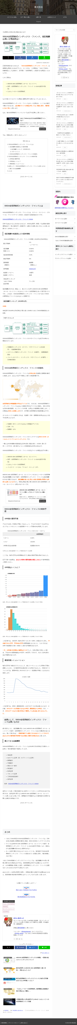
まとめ (10, 171)
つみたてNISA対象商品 (9, 903)
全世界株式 (6, 911)
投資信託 (6, 906)
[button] (74, 30)
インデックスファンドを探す (64, 254)
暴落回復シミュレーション (17, 163)
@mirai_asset (19, 933)
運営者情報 (21, 928)
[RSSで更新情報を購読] (22, 939)
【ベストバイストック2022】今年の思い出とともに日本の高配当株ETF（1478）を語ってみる (64, 161)
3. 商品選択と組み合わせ (9, 901)
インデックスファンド (9, 909)
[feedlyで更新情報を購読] (19, 939)
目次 (24, 141)
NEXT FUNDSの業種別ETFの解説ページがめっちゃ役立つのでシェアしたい (65, 179)
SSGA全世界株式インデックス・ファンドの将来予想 (22, 156)
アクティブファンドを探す (63, 258)
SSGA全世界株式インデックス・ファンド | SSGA (18, 219)
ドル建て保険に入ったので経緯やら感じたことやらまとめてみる (64, 143)
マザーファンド (15, 151)
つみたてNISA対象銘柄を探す (64, 240)
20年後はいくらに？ (15, 161)
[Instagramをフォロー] (17, 939)
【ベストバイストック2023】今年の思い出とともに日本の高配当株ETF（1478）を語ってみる (64, 124)
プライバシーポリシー (13, 1022)
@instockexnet (26, 931)
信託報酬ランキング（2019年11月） (21, 149)
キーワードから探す (61, 219)
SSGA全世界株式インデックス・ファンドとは (20, 144)
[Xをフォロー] (14, 939)
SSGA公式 (32, 269)
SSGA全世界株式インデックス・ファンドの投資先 (23, 154)
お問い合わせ (23, 1022)
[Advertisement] (26, 190)
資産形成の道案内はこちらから (64, 208)
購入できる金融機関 (15, 168)
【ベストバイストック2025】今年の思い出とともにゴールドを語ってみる (64, 94)
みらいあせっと (19, 918)
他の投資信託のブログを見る (26, 897)
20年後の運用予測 (15, 159)
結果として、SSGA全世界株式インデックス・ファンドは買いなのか (26, 166)
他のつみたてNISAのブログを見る (26, 890)
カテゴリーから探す (61, 223)
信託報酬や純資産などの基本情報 (19, 146)
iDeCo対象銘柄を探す (61, 236)
